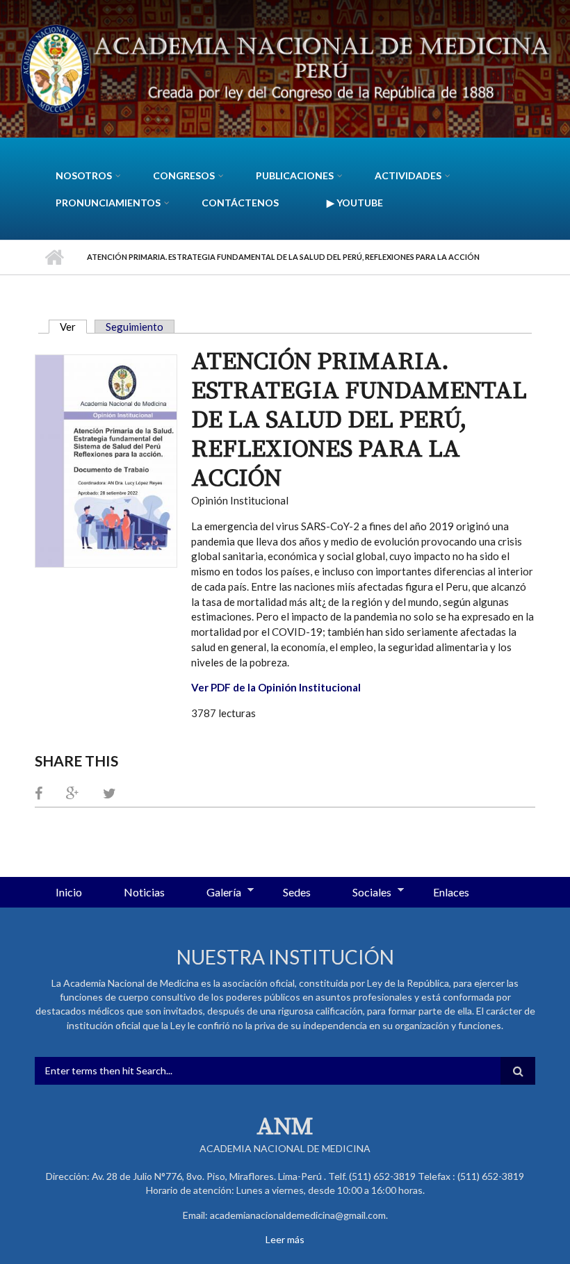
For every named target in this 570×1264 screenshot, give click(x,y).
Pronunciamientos (108, 202)
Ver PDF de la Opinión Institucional (276, 687)
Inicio (54, 257)
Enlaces (451, 891)
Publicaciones (295, 175)
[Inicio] (285, 67)
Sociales (361, 893)
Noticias (144, 891)
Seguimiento (134, 326)
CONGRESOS (184, 175)
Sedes (297, 891)
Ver (73, 326)
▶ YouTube (355, 202)
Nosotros (84, 175)
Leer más (285, 1239)
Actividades (408, 175)
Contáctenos (240, 202)
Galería (213, 893)
